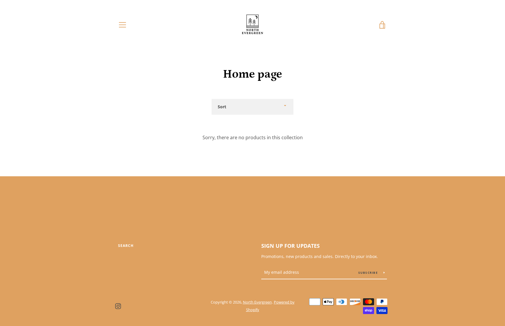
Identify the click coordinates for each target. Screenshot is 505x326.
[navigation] (122, 25)
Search (126, 245)
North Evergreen (257, 302)
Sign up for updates (290, 245)
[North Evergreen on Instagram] (118, 305)
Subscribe (368, 273)
